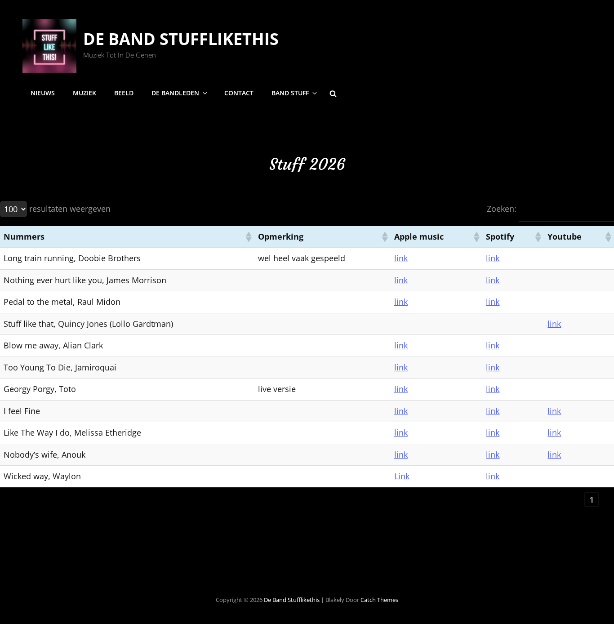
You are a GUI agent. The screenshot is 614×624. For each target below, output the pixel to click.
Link (401, 476)
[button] (248, 237)
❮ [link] (576, 499)
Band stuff (290, 93)
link (401, 258)
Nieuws (43, 93)
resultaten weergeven (70, 208)
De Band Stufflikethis (181, 39)
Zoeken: (501, 208)
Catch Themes (379, 600)
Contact (239, 93)
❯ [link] (606, 499)
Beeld (123, 93)
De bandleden (175, 93)
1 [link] (591, 499)
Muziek (84, 93)
